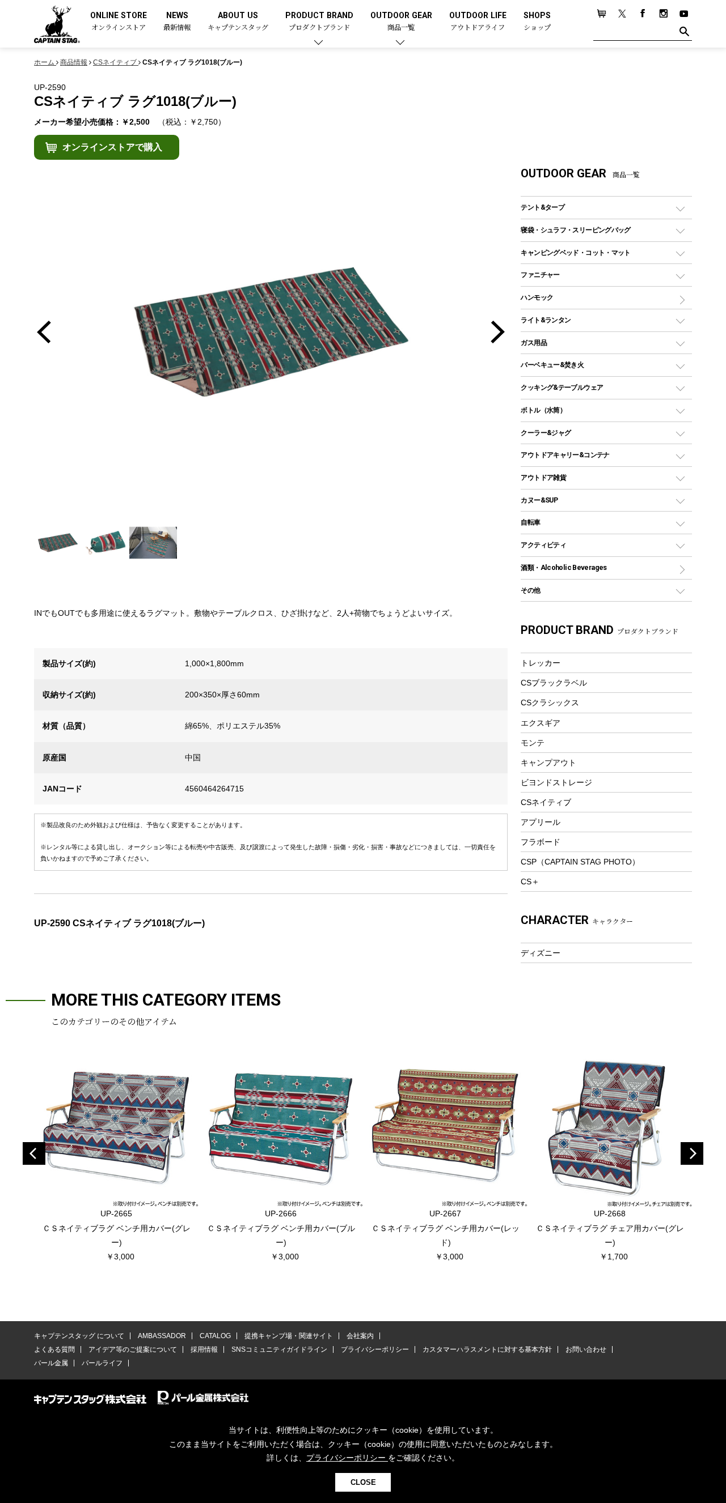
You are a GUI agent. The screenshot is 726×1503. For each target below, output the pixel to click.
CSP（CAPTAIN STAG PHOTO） (580, 861)
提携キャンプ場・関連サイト (288, 1336)
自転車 (530, 522)
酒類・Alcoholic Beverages (563, 567)
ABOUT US (238, 21)
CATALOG (215, 1336)
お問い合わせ (585, 1349)
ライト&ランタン (546, 320)
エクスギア (540, 722)
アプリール (540, 822)
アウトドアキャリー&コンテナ (565, 454)
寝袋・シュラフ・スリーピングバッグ (575, 229)
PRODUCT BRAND (319, 21)
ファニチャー (540, 274)
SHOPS (537, 21)
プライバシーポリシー (375, 1349)
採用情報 (204, 1349)
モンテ (532, 742)
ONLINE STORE (118, 21)
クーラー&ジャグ (546, 432)
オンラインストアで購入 (112, 147)
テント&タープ (542, 207)
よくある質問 (54, 1349)
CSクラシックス (550, 702)
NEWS (177, 21)
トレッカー (540, 662)
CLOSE (363, 1482)
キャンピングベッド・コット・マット (575, 252)
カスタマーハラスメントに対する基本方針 (487, 1349)
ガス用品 (534, 342)
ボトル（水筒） (543, 410)
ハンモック (537, 297)
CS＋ (530, 881)
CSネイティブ (546, 802)
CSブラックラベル (554, 682)
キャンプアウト (548, 762)
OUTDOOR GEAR (401, 21)
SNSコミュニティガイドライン (279, 1349)
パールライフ (102, 1363)
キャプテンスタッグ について (79, 1336)
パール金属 (51, 1363)
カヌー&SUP (539, 500)
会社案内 (360, 1336)
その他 (530, 590)
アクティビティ (543, 544)
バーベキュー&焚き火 (552, 364)
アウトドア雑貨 (543, 477)
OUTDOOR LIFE (477, 21)
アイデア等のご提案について (132, 1349)
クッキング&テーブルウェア (562, 387)
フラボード (540, 841)
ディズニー (540, 952)
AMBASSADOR (162, 1336)
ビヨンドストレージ (556, 782)
